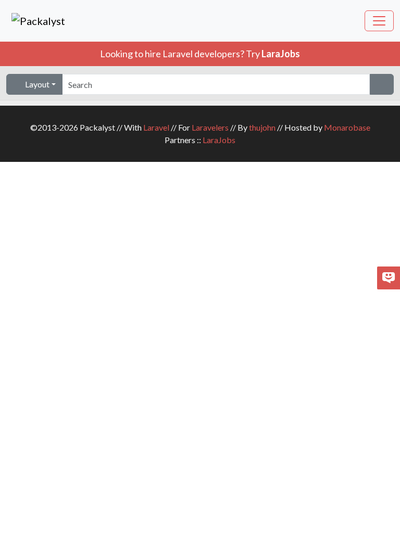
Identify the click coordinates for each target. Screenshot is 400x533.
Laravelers (210, 127)
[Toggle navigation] (379, 20)
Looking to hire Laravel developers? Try (200, 53)
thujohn (262, 127)
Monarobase (347, 127)
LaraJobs (219, 140)
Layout (36, 84)
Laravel (156, 127)
